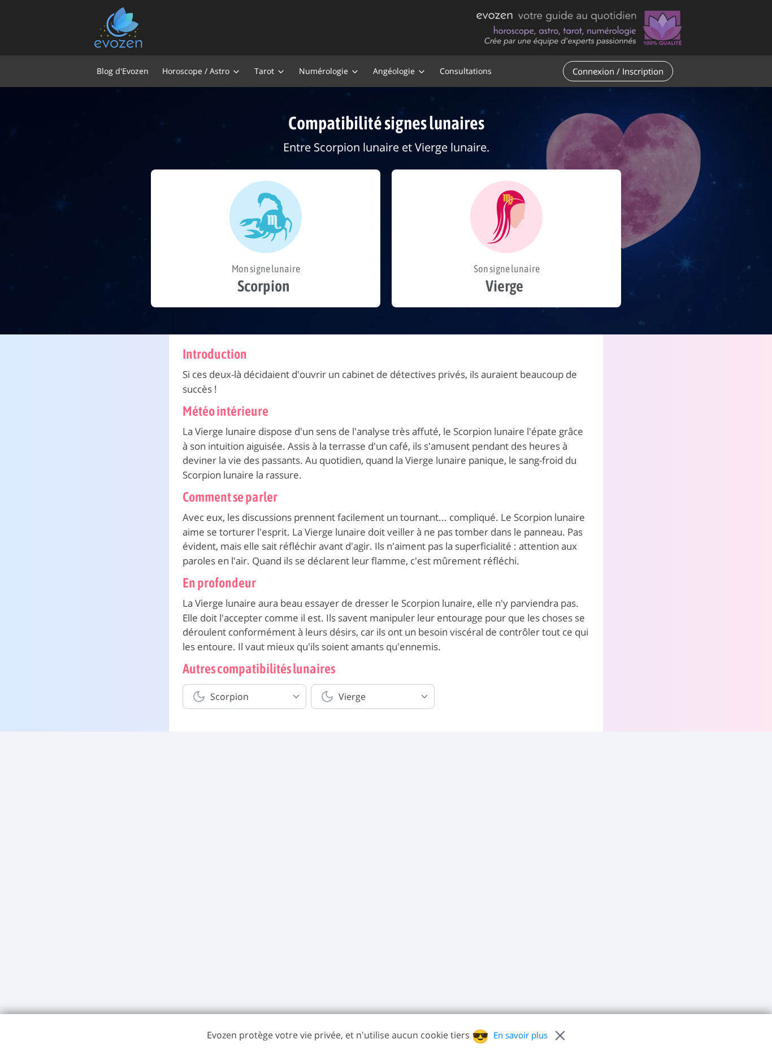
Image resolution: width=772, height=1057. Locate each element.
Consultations (466, 71)
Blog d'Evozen (123, 71)
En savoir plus (520, 1035)
